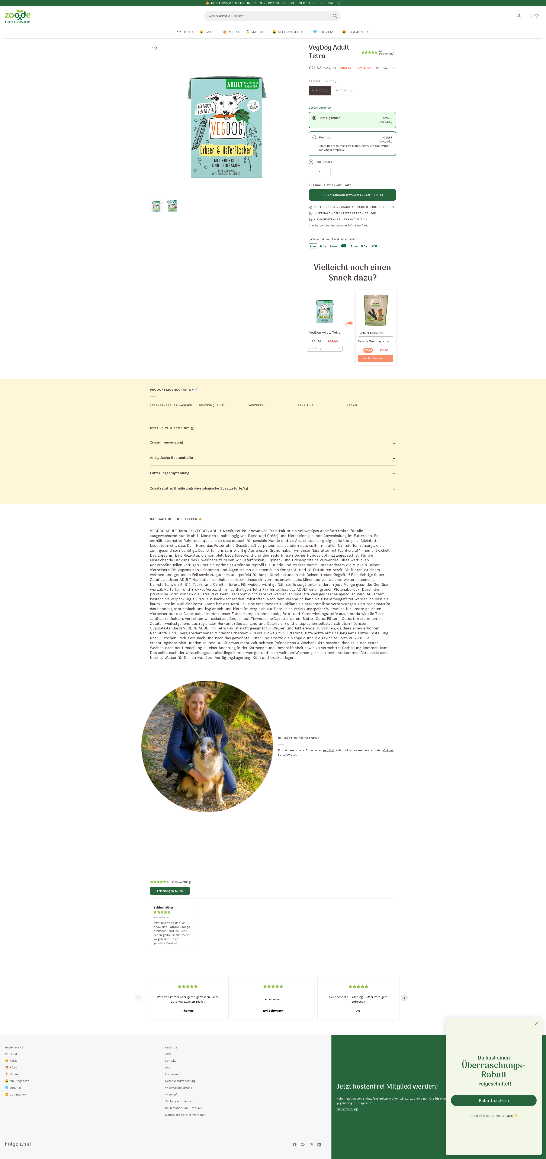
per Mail (328, 750)
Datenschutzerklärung (180, 1081)
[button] (185, 32)
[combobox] (272, 16)
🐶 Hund (11, 1054)
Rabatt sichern (494, 1100)
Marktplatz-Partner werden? (185, 1114)
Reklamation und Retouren (184, 1108)
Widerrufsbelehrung (178, 1087)
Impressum (173, 1074)
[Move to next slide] (406, 998)
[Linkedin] (319, 1144)
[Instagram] (311, 1144)
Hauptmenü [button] (14, 1047)
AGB (168, 1054)
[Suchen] (335, 16)
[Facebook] (294, 1144)
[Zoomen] (158, 189)
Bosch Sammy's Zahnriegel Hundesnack (391, 341)
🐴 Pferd (11, 1067)
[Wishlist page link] (536, 16)
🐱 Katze (11, 1060)
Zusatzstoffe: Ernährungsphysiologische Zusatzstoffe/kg (199, 488)
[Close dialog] (536, 1024)
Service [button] (171, 1047)
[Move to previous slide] (140, 998)
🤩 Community (15, 1094)
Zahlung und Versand (179, 1101)
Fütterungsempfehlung (169, 473)
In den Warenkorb (375, 358)
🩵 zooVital (13, 1087)
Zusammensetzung (166, 442)
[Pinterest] (303, 1144)
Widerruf (171, 1094)
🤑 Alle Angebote (17, 1081)
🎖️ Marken (12, 1074)
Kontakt (170, 1060)
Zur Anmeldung (347, 1109)
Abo (168, 1067)
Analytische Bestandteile (171, 458)
